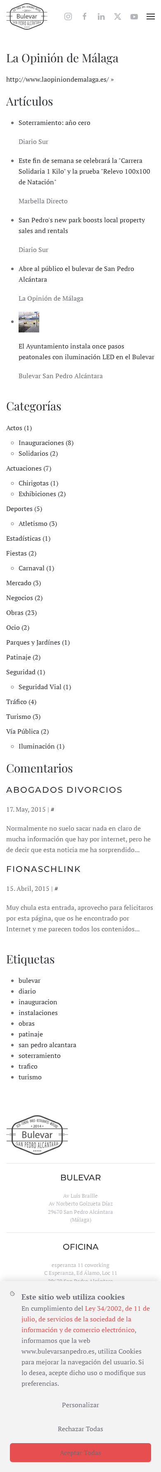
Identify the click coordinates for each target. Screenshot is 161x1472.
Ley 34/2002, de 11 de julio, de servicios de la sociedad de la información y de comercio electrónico (85, 1319)
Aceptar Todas (80, 1452)
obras (27, 1023)
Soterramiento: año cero (54, 122)
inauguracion (38, 1001)
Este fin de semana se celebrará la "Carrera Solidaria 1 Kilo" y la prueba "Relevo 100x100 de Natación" (84, 171)
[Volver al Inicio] (26, 16)
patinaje (31, 1034)
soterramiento (40, 1055)
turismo (30, 1076)
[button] (151, 16)
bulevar (29, 980)
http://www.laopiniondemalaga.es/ (57, 79)
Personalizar (80, 1404)
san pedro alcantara (47, 1044)
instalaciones (38, 1012)
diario (27, 991)
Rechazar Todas (80, 1428)
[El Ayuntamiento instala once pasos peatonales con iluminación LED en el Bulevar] (29, 321)
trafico (28, 1066)
